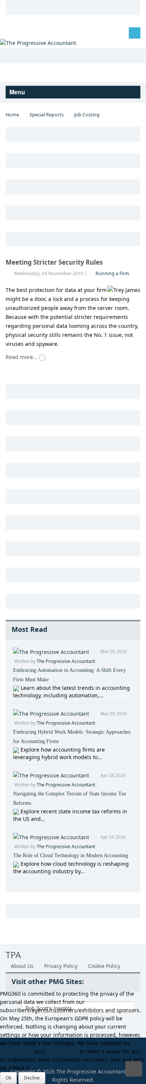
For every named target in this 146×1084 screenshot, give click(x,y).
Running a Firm (112, 273)
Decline (32, 1078)
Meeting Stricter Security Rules (54, 262)
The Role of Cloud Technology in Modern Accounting (70, 855)
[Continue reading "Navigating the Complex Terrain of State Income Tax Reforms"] (17, 811)
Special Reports (47, 115)
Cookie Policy (104, 965)
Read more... (22, 356)
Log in (19, 32)
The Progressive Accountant (66, 661)
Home (12, 115)
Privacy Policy (60, 965)
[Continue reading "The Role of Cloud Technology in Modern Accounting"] (17, 863)
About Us (22, 965)
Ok (8, 1078)
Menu (18, 92)
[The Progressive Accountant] (38, 42)
